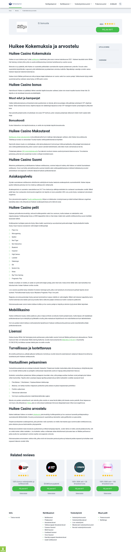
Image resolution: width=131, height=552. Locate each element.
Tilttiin (29, 403)
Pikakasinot (48, 520)
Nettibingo (103, 520)
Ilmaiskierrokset (50, 522)
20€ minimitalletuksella (30, 151)
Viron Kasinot (49, 535)
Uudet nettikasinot (51, 540)
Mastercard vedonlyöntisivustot (83, 525)
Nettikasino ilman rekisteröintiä (19, 137)
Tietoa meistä (15, 517)
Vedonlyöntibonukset (79, 520)
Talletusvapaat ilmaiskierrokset (55, 525)
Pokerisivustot (100, 4)
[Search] (120, 4)
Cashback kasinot (50, 532)
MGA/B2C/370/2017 (69, 340)
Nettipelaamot (50, 4)
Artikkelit (113, 4)
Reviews (17, 10)
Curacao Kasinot (50, 527)
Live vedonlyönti (77, 522)
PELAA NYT (107, 29)
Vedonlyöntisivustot (82, 4)
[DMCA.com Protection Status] (3, 549)
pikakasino (36, 414)
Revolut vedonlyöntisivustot (81, 527)
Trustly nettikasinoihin (34, 199)
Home (10, 10)
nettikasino (36, 59)
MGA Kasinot (49, 530)
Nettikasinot (64, 4)
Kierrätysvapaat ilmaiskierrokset (55, 537)
